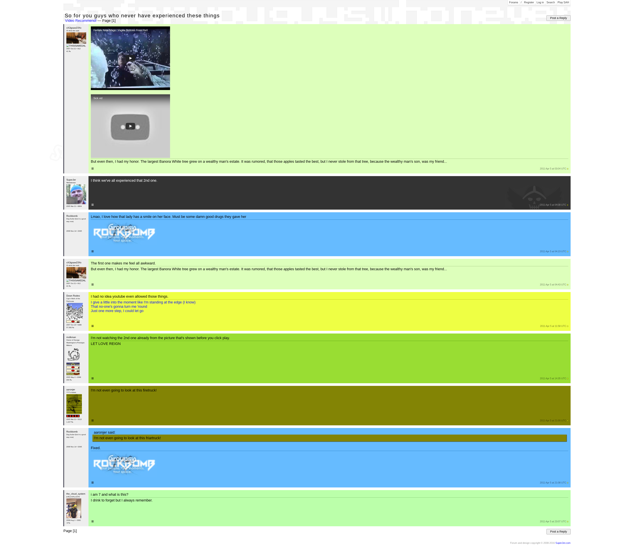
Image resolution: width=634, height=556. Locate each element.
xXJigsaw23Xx (73, 27)
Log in (540, 2)
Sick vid (97, 98)
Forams (513, 2)
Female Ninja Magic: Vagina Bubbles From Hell (120, 30)
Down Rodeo (73, 295)
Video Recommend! (81, 21)
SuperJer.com (563, 542)
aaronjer (70, 389)
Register (529, 2)
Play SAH (563, 2)
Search (550, 2)
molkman (71, 337)
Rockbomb (72, 216)
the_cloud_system (75, 493)
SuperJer (71, 179)
